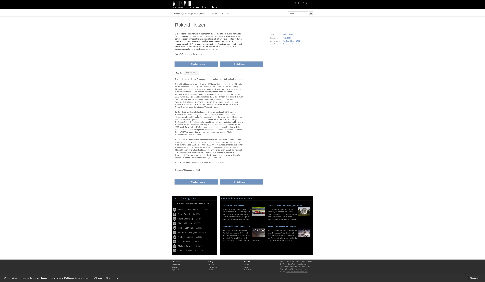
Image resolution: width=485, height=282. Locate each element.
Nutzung (175, 267)
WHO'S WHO (212, 267)
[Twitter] (306, 2)
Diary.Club (213, 13)
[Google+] (302, 2)
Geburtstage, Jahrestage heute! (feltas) (189, 13)
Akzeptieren (475, 278)
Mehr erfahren (112, 278)
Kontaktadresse (191, 73)
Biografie (179, 73)
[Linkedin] (299, 2)
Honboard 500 (227, 13)
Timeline (205, 7)
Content (210, 270)
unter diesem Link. (301, 269)
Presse (246, 267)
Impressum (175, 270)
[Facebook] (310, 2)
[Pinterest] (295, 2)
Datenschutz (176, 265)
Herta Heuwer (240, 64)
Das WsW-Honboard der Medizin (188, 54)
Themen (214, 7)
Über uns (211, 265)
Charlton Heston (198, 64)
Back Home (248, 270)
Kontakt (246, 265)
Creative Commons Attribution (297, 272)
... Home (196, 7)
